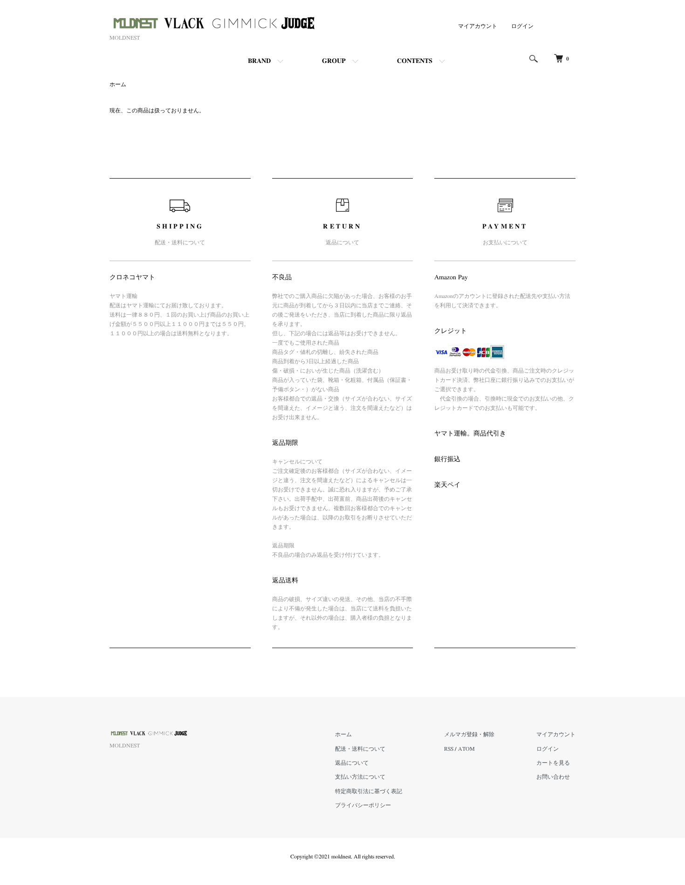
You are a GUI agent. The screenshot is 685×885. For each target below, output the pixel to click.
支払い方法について (360, 777)
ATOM (466, 749)
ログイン (522, 26)
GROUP (334, 61)
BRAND (259, 61)
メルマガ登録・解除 (469, 734)
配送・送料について (360, 749)
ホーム (118, 84)
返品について (352, 763)
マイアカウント (477, 26)
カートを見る (553, 763)
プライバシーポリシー (363, 805)
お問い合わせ (553, 777)
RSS (448, 749)
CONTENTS (414, 61)
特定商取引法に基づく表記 (368, 791)
